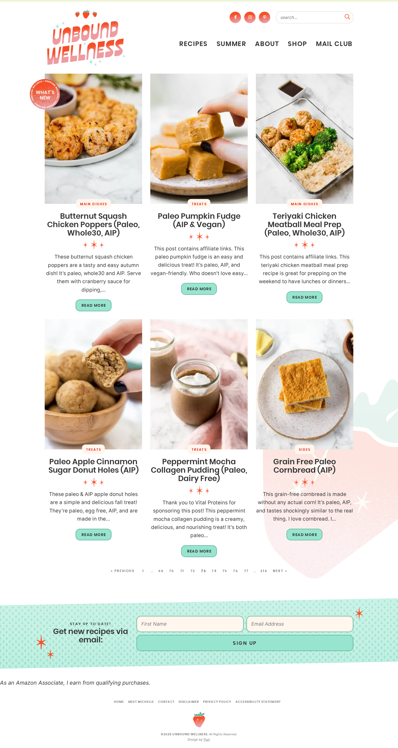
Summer (231, 44)
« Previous (123, 571)
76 (235, 571)
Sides (305, 449)
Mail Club (334, 44)
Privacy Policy (217, 701)
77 (246, 571)
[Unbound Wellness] (86, 37)
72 (193, 571)
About (267, 44)
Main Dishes (93, 204)
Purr (207, 739)
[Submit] (347, 16)
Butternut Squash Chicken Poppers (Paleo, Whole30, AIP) (93, 225)
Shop (297, 44)
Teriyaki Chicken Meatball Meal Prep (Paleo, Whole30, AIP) (305, 225)
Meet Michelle (141, 701)
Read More (91, 307)
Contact (166, 701)
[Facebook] (235, 17)
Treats (199, 204)
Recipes (193, 44)
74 (214, 571)
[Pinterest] (264, 17)
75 (225, 571)
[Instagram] (250, 17)
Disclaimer (189, 701)
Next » (280, 571)
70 (171, 571)
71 (182, 571)
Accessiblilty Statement (258, 701)
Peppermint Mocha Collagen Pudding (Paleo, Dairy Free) (199, 470)
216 (263, 571)
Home (119, 701)
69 (161, 571)
